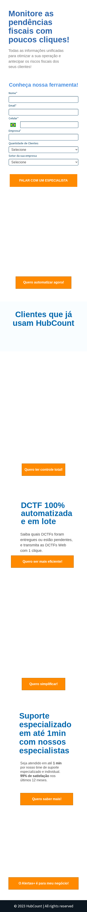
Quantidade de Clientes (23, 143)
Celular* (14, 118)
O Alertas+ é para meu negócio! (44, 883)
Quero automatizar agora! (43, 282)
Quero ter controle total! (43, 469)
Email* (12, 105)
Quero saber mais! (46, 799)
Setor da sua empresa (23, 156)
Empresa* (15, 131)
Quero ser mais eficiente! (42, 561)
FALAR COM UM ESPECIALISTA (43, 180)
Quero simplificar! (43, 684)
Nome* (13, 93)
